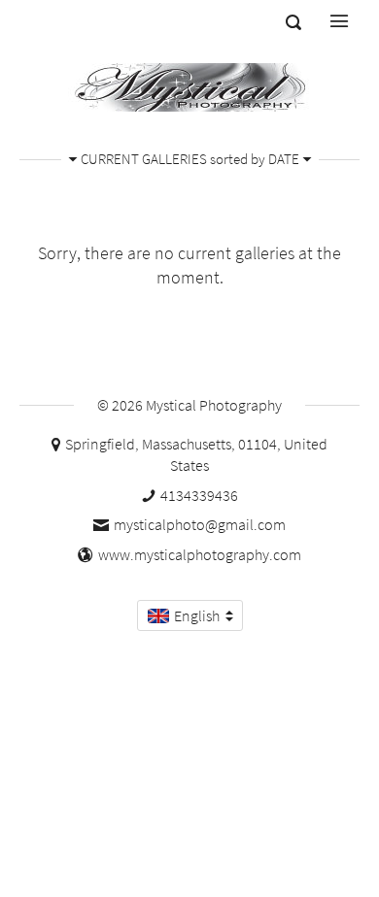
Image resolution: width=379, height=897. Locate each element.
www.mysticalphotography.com (199, 554)
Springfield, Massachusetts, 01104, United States (196, 454)
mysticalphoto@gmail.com (200, 524)
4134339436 (199, 495)
